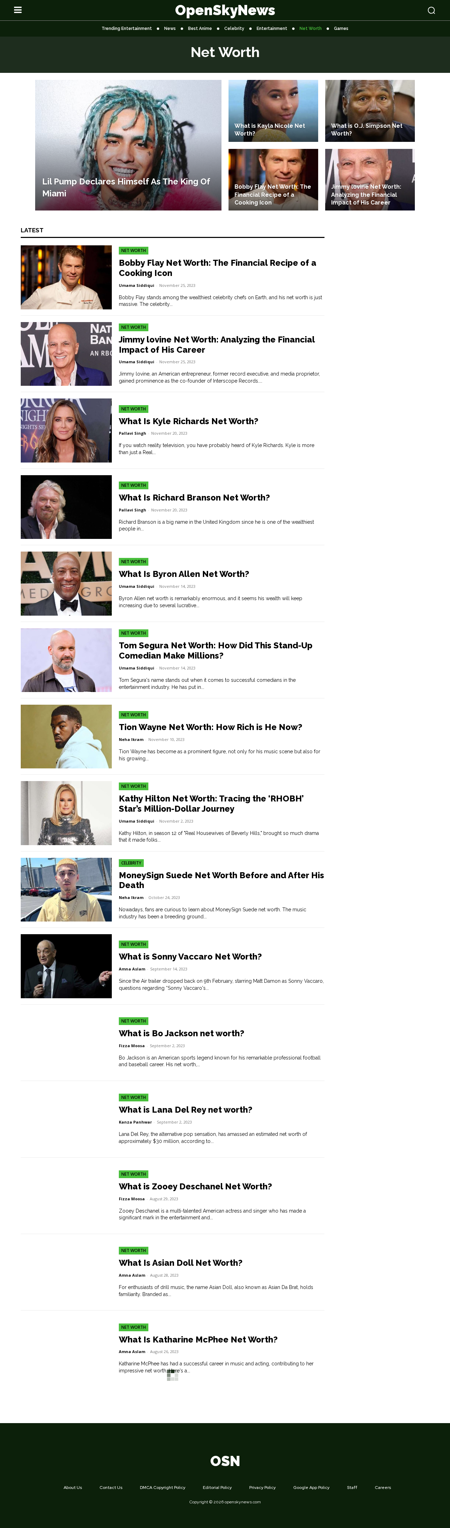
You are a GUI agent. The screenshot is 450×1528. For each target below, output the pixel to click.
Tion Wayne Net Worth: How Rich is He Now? (210, 727)
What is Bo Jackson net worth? (181, 1033)
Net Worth (133, 250)
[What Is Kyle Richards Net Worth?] (66, 430)
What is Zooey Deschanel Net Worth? (195, 1186)
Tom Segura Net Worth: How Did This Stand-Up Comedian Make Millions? (216, 650)
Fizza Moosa (132, 1045)
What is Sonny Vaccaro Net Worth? (190, 956)
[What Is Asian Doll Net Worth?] (66, 1272)
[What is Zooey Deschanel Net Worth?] (66, 1196)
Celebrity (131, 863)
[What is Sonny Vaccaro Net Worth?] (66, 966)
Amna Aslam (132, 968)
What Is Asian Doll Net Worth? (181, 1263)
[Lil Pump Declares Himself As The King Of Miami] (128, 145)
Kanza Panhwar (135, 1122)
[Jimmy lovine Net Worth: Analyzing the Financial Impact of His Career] (370, 180)
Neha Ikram (131, 739)
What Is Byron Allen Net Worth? (184, 574)
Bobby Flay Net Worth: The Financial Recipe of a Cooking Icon (217, 268)
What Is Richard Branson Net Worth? (194, 497)
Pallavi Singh (132, 433)
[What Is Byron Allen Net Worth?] (66, 583)
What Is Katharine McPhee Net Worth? (198, 1339)
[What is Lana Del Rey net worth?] (66, 1119)
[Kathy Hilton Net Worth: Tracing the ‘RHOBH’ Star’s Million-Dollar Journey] (66, 813)
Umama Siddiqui (136, 285)
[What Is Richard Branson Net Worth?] (66, 507)
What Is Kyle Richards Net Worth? (188, 421)
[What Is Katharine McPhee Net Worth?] (66, 1349)
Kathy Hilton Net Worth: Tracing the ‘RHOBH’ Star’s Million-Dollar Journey (211, 803)
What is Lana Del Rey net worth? (185, 1110)
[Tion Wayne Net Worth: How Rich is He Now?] (66, 736)
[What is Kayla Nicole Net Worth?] (273, 111)
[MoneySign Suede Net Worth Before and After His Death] (66, 890)
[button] (394, 10)
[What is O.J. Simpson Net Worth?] (370, 111)
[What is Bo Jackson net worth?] (66, 1043)
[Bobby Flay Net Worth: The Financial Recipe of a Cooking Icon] (273, 180)
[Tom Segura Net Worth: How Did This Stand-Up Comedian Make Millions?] (66, 660)
